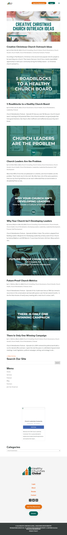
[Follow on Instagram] (36, 500)
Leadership (10, 110)
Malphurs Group (41, 525)
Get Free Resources (39, 3)
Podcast (47, 52)
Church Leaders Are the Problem (24, 161)
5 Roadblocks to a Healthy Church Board (28, 104)
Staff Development (17, 229)
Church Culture (38, 50)
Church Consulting (28, 50)
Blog (8, 381)
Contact (33, 495)
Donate (33, 491)
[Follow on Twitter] (33, 500)
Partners (9, 384)
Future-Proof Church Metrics (22, 280)
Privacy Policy (33, 531)
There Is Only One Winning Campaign (26, 335)
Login (51, 3)
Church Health (15, 52)
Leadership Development (46, 167)
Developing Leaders (33, 227)
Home (8, 372)
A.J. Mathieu (11, 284)
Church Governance (48, 50)
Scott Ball (11, 50)
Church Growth (54, 224)
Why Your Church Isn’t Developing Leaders (29, 221)
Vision (30, 286)
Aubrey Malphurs (13, 224)
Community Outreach (39, 52)
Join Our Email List (12, 387)
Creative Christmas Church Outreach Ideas (29, 46)
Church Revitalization (26, 52)
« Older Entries (11, 356)
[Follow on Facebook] (30, 500)
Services (9, 375)
